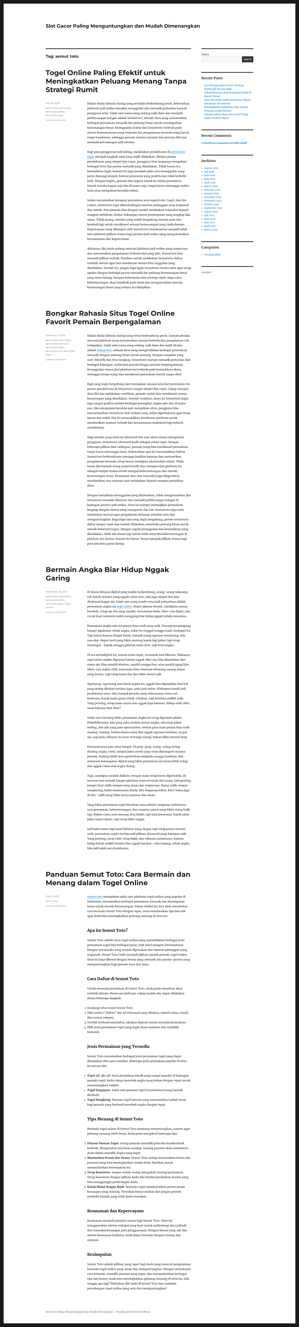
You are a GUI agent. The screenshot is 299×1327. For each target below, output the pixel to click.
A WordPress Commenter (215, 143)
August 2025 (211, 211)
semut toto (52, 108)
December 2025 (212, 197)
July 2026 (209, 171)
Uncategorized (212, 254)
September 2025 (213, 208)
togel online (124, 606)
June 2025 (209, 218)
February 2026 (212, 189)
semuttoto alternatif (57, 343)
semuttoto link (54, 351)
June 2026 (209, 175)
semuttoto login (55, 115)
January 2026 (211, 193)
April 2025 (210, 226)
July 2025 (209, 215)
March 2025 (211, 229)
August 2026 (211, 168)
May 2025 (209, 222)
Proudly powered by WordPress (133, 1311)
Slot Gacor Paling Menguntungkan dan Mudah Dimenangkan (123, 26)
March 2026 (211, 186)
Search (205, 54)
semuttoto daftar (55, 111)
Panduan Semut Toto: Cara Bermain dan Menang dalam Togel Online (118, 878)
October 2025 (211, 204)
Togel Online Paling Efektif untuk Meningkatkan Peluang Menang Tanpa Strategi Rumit (116, 81)
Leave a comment (56, 120)
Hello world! (240, 143)
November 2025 (213, 200)
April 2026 (210, 182)
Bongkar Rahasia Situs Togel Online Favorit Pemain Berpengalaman (110, 317)
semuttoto (65, 108)
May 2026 (209, 179)
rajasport (206, 272)
